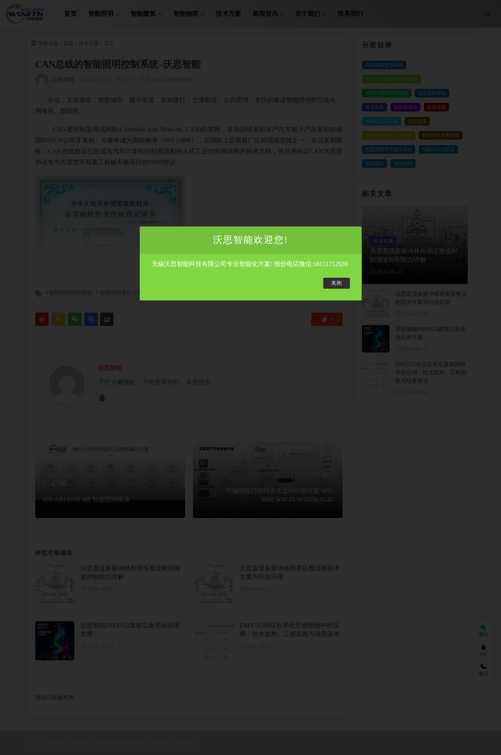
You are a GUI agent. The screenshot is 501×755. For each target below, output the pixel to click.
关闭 (336, 283)
